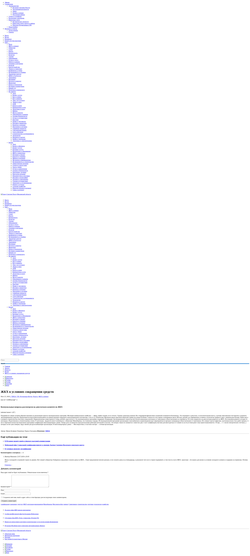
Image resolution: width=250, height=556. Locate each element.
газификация (5, 504)
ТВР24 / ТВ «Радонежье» (19, 396)
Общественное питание (20, 163)
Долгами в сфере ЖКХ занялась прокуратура (18, 510)
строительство (82, 504)
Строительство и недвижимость (23, 134)
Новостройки (13, 27)
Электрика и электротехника (22, 141)
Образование (13, 58)
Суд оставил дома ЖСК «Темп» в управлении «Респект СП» (22, 518)
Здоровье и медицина (16, 63)
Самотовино (73, 504)
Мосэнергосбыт (58, 504)
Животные (12, 83)
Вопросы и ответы (11, 29)
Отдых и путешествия (19, 118)
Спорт (11, 49)
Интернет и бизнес (18, 155)
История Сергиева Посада (21, 7)
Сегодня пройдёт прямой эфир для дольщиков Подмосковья (22, 514)
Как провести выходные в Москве (16, 539)
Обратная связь (10, 534)
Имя (2, 490)
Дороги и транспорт (15, 69)
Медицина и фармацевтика (21, 160)
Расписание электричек (16, 18)
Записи (7, 368)
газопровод (13, 504)
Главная (7, 366)
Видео (7, 37)
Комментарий (6, 486)
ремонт (66, 504)
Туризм (11, 56)
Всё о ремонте (17, 99)
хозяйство (105, 504)
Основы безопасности (19, 116)
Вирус (7, 35)
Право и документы (19, 121)
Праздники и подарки (19, 127)
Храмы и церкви (18, 13)
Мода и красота (17, 113)
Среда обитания (17, 132)
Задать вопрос (13, 30)
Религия (11, 65)
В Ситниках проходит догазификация (18, 449)
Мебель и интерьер (18, 158)
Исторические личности (20, 22)
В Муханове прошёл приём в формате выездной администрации (27, 441)
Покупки (15, 120)
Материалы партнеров (12, 535)
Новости (7, 370)
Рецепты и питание (18, 125)
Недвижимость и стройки (17, 72)
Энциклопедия (14, 6)
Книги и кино (17, 106)
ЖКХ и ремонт (14, 46)
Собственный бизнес (19, 130)
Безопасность (13, 53)
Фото (10, 44)
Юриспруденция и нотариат (21, 188)
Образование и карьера (20, 114)
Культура (12, 55)
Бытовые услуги (17, 149)
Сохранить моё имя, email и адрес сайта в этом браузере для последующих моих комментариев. (35, 497)
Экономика (12, 77)
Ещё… (7, 42)
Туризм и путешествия (20, 181)
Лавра (14, 11)
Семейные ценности (19, 128)
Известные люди (14, 20)
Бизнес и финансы (18, 146)
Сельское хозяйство (18, 186)
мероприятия (38, 504)
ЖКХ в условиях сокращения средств (17, 373)
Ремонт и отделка (18, 184)
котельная (30, 504)
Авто (14, 93)
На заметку (12, 91)
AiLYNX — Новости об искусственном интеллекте (26, 545)
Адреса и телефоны (15, 16)
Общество (12, 48)
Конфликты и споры (15, 70)
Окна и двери (17, 167)
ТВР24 (47, 431)
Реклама (7, 537)
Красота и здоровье (18, 156)
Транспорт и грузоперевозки (22, 183)
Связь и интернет (18, 190)
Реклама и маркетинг (19, 123)
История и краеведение (16, 86)
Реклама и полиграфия (20, 177)
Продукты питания (18, 174)
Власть (11, 51)
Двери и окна (16, 102)
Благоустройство (14, 67)
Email (2, 494)
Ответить (8, 465)
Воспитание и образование (21, 151)
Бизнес (11, 142)
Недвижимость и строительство (23, 162)
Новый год (12, 88)
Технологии (16, 135)
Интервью (12, 79)
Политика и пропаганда (17, 90)
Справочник (9, 4)
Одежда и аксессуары (19, 165)
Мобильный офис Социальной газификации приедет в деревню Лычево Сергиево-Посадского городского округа (44, 445)
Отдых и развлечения (19, 169)
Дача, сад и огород (18, 100)
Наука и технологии (15, 84)
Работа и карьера (14, 62)
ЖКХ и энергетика (18, 153)
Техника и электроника (20, 179)
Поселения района (18, 14)
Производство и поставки (21, 176)
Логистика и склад (18, 109)
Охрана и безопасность (20, 170)
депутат (20, 504)
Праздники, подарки (19, 172)
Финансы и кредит (18, 137)
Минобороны (47, 504)
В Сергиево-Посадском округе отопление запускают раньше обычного (25, 525)
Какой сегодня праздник (13, 41)
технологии (98, 504)
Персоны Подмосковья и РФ (22, 25)
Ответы (11, 32)
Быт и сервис (16, 97)
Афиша (7, 2)
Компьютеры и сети (19, 107)
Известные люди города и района (23, 23)
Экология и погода (15, 74)
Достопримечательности (20, 9)
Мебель (14, 111)
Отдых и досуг (13, 60)
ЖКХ (25, 504)
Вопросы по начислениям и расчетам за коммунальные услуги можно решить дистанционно (31, 522)
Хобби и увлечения (18, 139)
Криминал (8, 39)
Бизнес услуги (17, 95)
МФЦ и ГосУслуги (15, 76)
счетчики (90, 504)
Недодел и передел (15, 81)
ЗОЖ (14, 104)
